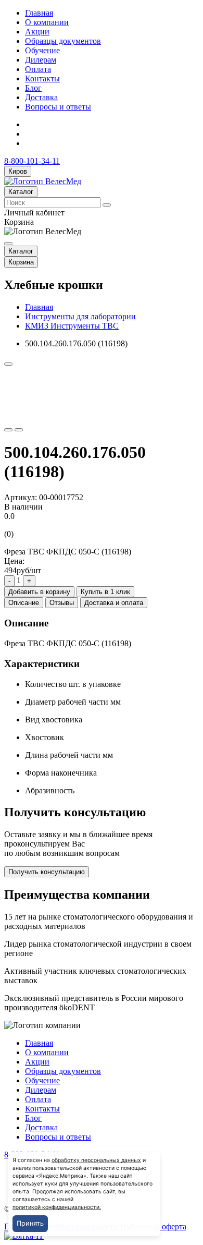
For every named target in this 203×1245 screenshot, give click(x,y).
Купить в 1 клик (105, 592)
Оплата (38, 69)
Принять (30, 1223)
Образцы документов (63, 41)
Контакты (42, 78)
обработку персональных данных (96, 1160)
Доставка (41, 97)
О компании (47, 22)
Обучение (42, 50)
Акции (37, 31)
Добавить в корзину (39, 592)
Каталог (20, 192)
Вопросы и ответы (58, 106)
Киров (17, 171)
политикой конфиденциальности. (56, 1207)
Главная (39, 12)
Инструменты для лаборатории (80, 316)
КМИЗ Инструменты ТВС (72, 325)
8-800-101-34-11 (32, 160)
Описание (23, 603)
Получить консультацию (46, 872)
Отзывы (61, 603)
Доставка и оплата (113, 603)
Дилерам (40, 59)
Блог (33, 87)
